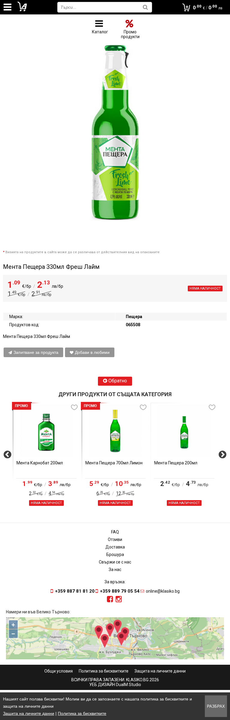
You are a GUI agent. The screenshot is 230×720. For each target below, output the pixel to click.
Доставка (115, 547)
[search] (145, 7)
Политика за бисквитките (103, 671)
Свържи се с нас (115, 562)
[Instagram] (119, 599)
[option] (46, 457)
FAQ (115, 532)
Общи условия (58, 671)
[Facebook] (110, 599)
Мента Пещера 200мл (175, 462)
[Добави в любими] (74, 407)
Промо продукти (130, 34)
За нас (115, 569)
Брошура (115, 554)
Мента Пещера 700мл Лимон (114, 462)
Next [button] (222, 456)
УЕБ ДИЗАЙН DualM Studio (115, 684)
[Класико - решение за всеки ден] (22, 10)
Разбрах (216, 706)
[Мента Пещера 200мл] (184, 430)
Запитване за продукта (35, 352)
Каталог (100, 31)
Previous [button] (7, 456)
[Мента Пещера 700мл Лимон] (115, 430)
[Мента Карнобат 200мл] (46, 430)
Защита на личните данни (160, 671)
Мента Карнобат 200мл (39, 462)
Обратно (117, 381)
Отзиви (115, 539)
